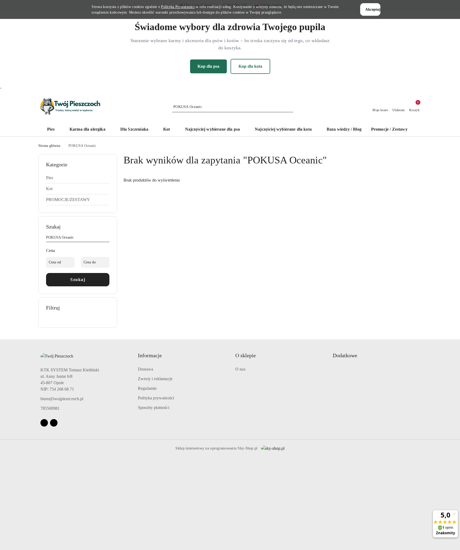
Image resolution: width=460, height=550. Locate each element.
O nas (240, 369)
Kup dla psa (208, 66)
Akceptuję (372, 9)
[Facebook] (44, 423)
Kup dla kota (250, 66)
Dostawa (145, 369)
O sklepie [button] (245, 355)
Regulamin (147, 388)
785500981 (50, 408)
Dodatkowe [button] (345, 355)
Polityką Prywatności (178, 7)
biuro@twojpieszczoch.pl (61, 398)
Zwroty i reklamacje (155, 378)
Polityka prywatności (156, 398)
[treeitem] (77, 177)
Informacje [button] (150, 355)
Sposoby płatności (153, 407)
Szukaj (77, 279)
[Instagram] (54, 423)
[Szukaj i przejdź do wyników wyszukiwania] (290, 107)
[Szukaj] (107, 238)
